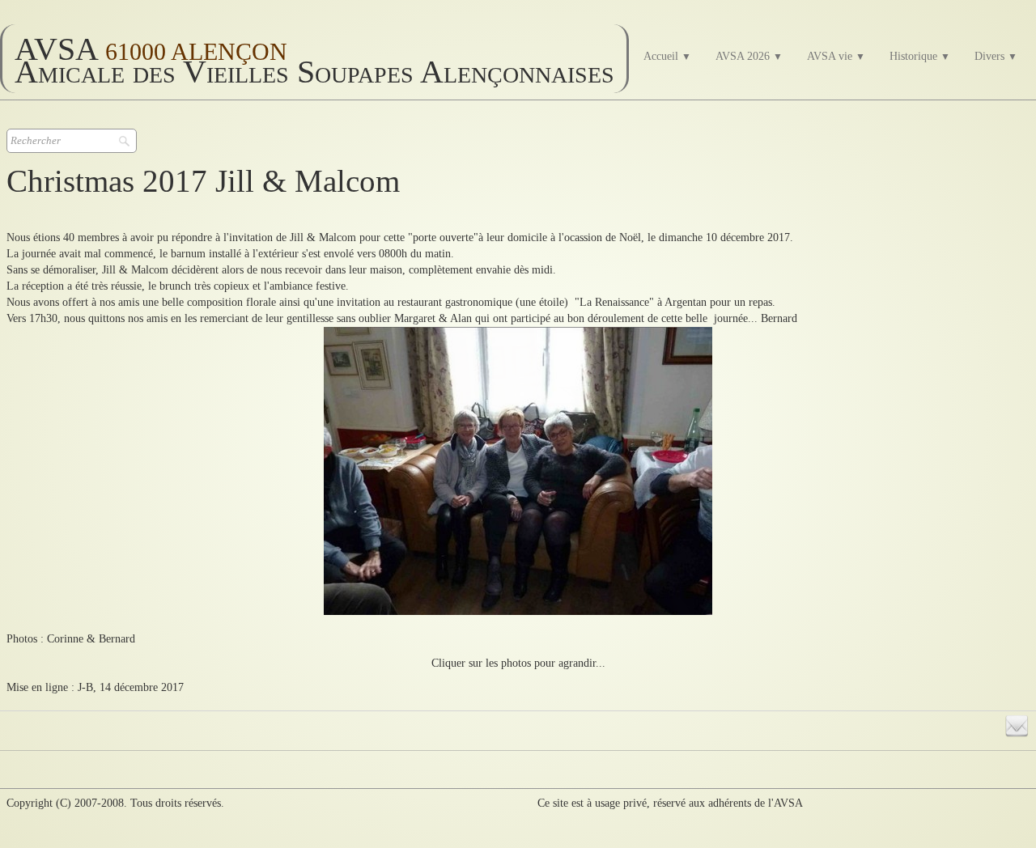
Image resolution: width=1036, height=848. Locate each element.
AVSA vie (836, 56)
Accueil (667, 56)
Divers (995, 56)
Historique (920, 56)
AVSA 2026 (749, 56)
